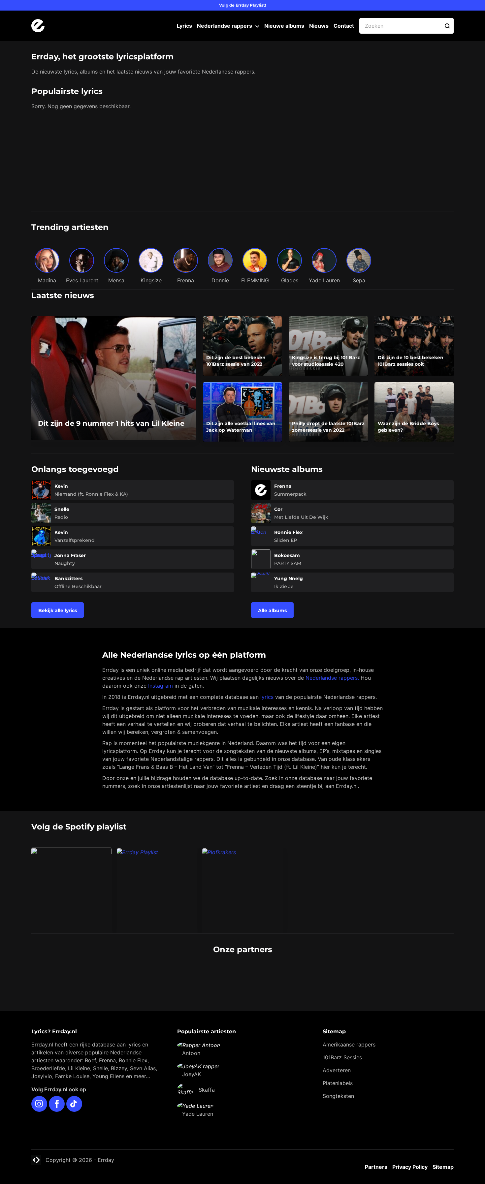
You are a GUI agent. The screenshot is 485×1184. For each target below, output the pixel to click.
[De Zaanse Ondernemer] (207, 974)
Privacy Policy (410, 1167)
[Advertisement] (242, 161)
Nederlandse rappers (224, 25)
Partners (376, 1167)
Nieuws (319, 25)
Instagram (160, 685)
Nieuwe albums (284, 25)
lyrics (267, 697)
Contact (344, 25)
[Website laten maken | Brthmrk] (278, 974)
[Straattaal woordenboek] (135, 974)
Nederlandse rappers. (332, 677)
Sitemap (443, 1167)
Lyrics (184, 25)
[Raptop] (350, 974)
